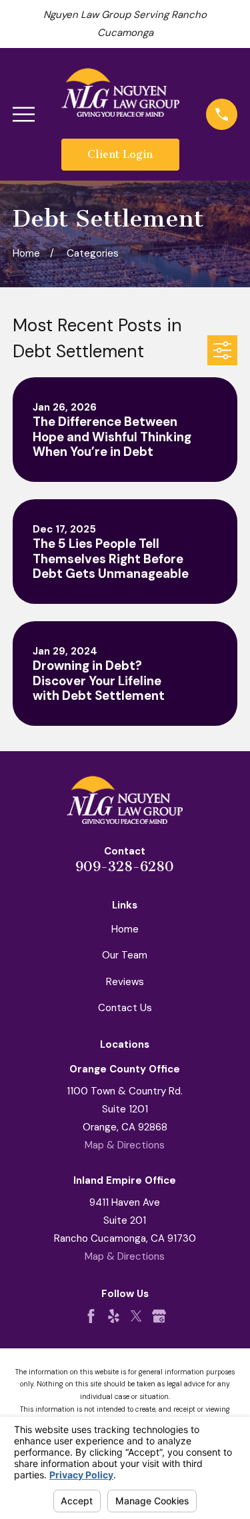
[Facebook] (91, 1316)
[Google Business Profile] (159, 1316)
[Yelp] (114, 1316)
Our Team (124, 955)
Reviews (125, 981)
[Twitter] (136, 1316)
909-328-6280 (124, 866)
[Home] (120, 92)
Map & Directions (125, 1145)
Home (125, 929)
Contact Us (125, 1007)
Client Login (120, 154)
